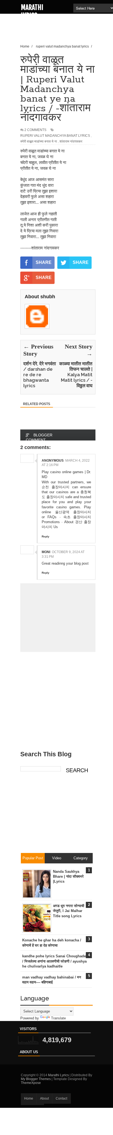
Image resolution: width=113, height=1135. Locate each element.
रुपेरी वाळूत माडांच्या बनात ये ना (38, 141)
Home (28, 1098)
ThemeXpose (31, 1083)
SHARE (44, 262)
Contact (61, 1098)
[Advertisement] (66, 34)
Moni (46, 552)
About (44, 1098)
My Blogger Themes (36, 1079)
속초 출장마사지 (77, 517)
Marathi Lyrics (32, 11)
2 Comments (35, 130)
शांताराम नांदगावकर (71, 141)
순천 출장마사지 (55, 487)
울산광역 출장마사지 (73, 512)
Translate (58, 1018)
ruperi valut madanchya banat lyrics (55, 136)
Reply (45, 536)
